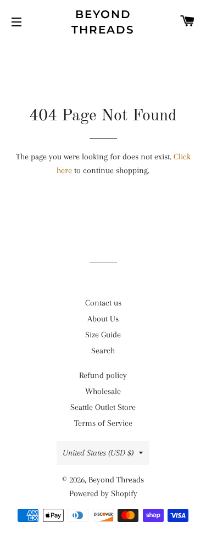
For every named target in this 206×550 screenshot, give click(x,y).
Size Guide (103, 335)
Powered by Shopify (103, 493)
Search (103, 350)
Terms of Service (103, 423)
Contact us (103, 303)
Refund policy (103, 375)
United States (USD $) (98, 453)
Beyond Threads (103, 22)
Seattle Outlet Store (103, 407)
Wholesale (103, 391)
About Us (103, 319)
